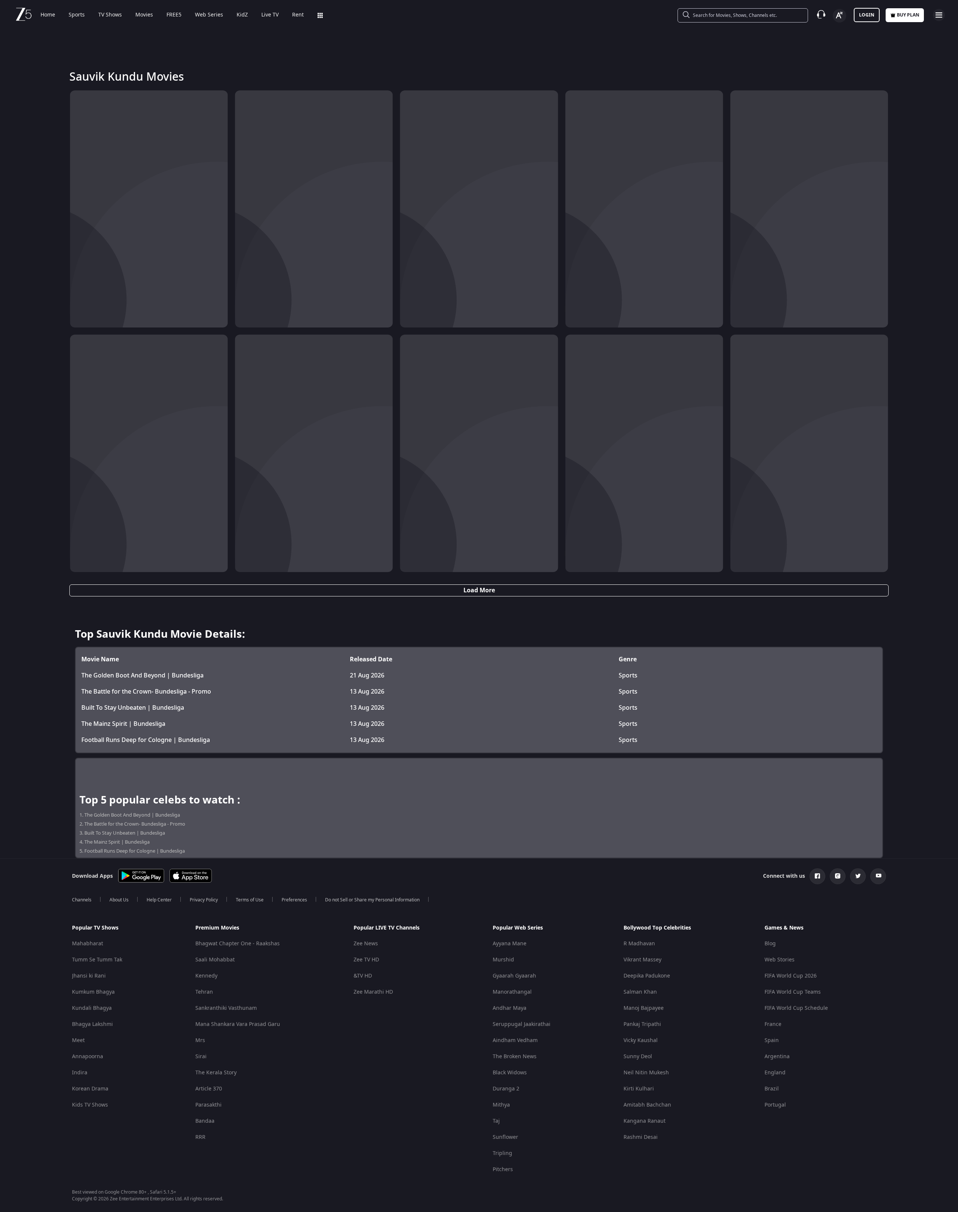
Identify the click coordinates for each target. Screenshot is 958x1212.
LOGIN (866, 15)
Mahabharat (87, 944)
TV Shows (110, 15)
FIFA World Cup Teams (793, 992)
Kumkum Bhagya (93, 992)
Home (47, 15)
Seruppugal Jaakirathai (521, 1024)
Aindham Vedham (515, 1040)
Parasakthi (208, 1105)
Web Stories (780, 960)
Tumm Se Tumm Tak (97, 960)
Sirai (201, 1056)
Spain (772, 1040)
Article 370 (208, 1089)
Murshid (503, 960)
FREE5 (173, 15)
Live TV (270, 15)
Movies (144, 15)
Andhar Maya (509, 1008)
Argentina (777, 1056)
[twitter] (858, 876)
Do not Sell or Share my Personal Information (372, 900)
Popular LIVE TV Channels (387, 928)
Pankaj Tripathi (642, 1024)
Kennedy (206, 976)
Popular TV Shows (95, 928)
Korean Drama (90, 1089)
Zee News (366, 944)
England (775, 1073)
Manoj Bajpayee (644, 1008)
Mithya (501, 1105)
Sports (77, 15)
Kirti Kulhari (639, 1089)
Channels (81, 900)
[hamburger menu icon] (939, 15)
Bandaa (204, 1121)
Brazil (772, 1089)
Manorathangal (512, 992)
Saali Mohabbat (215, 960)
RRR (200, 1137)
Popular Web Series (518, 928)
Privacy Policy (204, 900)
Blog (770, 944)
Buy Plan (908, 15)
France (773, 1024)
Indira (79, 1073)
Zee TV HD (366, 960)
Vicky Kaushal (641, 1040)
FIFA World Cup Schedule (796, 1008)
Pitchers (503, 1169)
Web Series (209, 15)
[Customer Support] (821, 15)
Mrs (200, 1040)
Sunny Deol (638, 1056)
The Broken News (515, 1056)
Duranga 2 (506, 1089)
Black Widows (510, 1073)
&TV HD (363, 976)
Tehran (204, 992)
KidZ (242, 15)
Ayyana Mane (509, 944)
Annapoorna (87, 1056)
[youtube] (878, 876)
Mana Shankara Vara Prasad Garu (237, 1024)
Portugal (775, 1105)
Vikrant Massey (642, 960)
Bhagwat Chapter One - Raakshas (237, 944)
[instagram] (838, 876)
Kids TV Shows (90, 1105)
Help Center (159, 900)
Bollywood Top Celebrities (657, 928)
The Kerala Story (216, 1073)
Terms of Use (250, 900)
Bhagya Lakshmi (92, 1024)
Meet (78, 1040)
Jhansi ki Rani (89, 976)
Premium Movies (217, 928)
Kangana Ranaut (645, 1121)
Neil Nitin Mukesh (646, 1073)
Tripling (502, 1153)
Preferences (294, 900)
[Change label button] (839, 16)
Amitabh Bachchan (647, 1105)
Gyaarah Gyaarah (514, 976)
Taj (496, 1121)
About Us (119, 900)
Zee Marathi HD (373, 992)
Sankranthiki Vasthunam (226, 1008)
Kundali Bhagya (92, 1008)
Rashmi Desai (641, 1137)
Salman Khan (640, 992)
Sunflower (505, 1137)
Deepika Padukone (647, 976)
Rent (298, 15)
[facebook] (817, 876)
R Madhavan (639, 944)
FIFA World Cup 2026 (791, 976)
